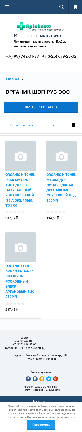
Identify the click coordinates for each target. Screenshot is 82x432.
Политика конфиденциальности (41, 389)
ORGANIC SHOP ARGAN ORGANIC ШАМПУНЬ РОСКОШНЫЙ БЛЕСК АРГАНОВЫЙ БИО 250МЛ (19, 281)
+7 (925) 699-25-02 (59, 56)
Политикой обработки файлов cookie (51, 417)
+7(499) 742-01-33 (22, 56)
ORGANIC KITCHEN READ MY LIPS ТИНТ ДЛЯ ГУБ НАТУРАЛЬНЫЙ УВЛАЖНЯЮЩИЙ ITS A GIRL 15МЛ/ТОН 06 (20, 190)
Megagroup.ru (41, 401)
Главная (12, 79)
